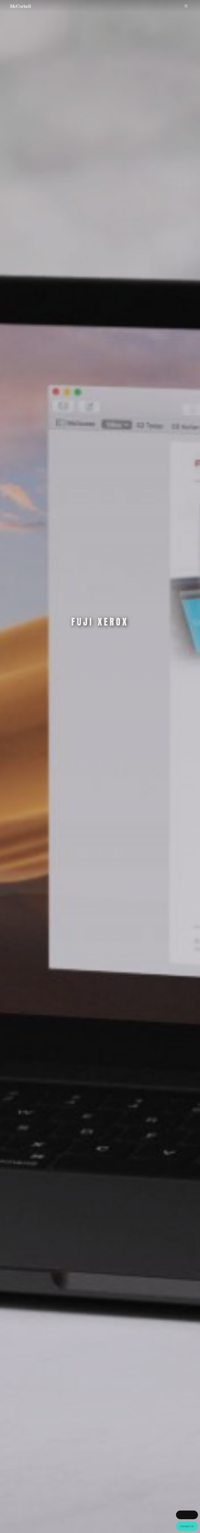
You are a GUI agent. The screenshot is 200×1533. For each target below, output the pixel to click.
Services (187, 1514)
